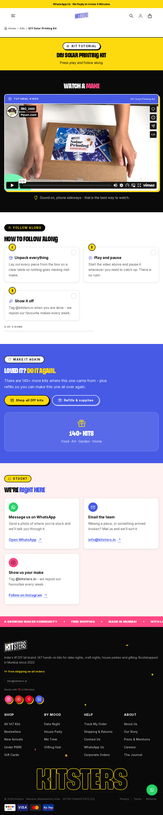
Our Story (131, 731)
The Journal (133, 755)
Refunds (151, 799)
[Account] (140, 15)
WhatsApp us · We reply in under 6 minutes (81, 4)
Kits (22, 28)
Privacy (124, 799)
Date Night (52, 724)
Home (12, 28)
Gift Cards (11, 755)
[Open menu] (13, 15)
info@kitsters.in (102, 540)
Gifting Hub (52, 747)
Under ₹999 (12, 747)
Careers (130, 747)
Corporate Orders (97, 755)
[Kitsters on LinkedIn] (39, 699)
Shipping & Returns (98, 731)
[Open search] (131, 15)
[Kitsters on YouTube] (18, 699)
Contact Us (92, 739)
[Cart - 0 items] (150, 15)
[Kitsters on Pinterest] (29, 699)
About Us (130, 724)
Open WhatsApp (22, 540)
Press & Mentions (137, 739)
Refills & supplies (79, 400)
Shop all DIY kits (30, 400)
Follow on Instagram (25, 595)
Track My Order (95, 724)
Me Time (50, 739)
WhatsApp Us (94, 747)
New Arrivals (13, 739)
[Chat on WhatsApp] (152, 790)
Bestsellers (12, 731)
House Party (53, 731)
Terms (137, 799)
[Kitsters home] (81, 16)
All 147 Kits (12, 724)
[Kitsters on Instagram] (8, 699)
